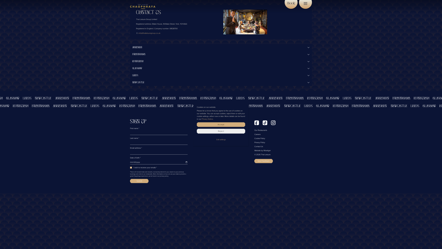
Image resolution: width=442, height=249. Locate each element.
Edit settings (221, 139)
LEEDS (135, 75)
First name (134, 128)
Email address (136, 148)
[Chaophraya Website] (142, 6)
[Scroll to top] (437, 244)
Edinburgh (92, 98)
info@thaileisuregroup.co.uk (149, 33)
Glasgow (110, 98)
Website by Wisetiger (262, 150)
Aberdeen (53, 98)
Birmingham (72, 98)
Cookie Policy (259, 138)
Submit (139, 181)
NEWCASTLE (138, 82)
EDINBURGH (137, 61)
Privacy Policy (259, 142)
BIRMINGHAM (138, 54)
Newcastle (34, 98)
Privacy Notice (207, 119)
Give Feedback (264, 161)
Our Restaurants (260, 130)
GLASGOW (137, 68)
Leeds (17, 98)
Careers (257, 134)
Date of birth (135, 158)
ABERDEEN (137, 47)
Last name (134, 138)
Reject (221, 131)
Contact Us (258, 146)
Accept (221, 124)
